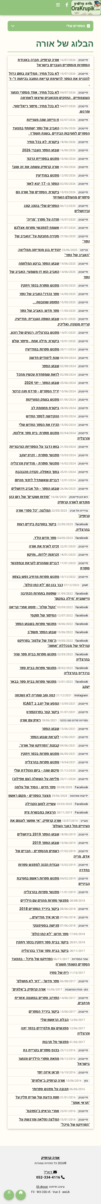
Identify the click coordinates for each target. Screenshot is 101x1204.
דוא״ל (48, 1172)
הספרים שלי (75, 26)
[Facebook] (67, 7)
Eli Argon (42, 1187)
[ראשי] (21, 1195)
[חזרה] (9, 1195)
